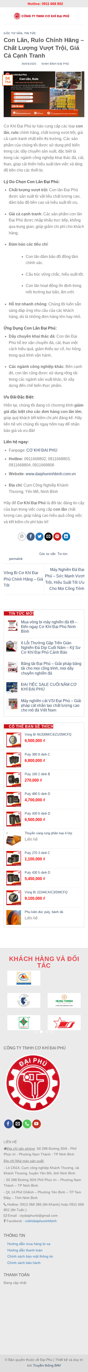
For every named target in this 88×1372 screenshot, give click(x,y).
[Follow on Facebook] (8, 1124)
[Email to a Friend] (48, 537)
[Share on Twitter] (39, 537)
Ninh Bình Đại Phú (55, 63)
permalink (16, 559)
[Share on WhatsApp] (22, 537)
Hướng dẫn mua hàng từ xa (28, 1244)
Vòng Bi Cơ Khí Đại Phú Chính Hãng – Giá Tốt (23, 579)
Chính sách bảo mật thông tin (30, 1256)
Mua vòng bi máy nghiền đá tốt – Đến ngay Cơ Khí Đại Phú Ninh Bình (49, 626)
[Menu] (6, 16)
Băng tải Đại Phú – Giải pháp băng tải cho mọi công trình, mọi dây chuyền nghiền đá (51, 668)
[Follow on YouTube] (36, 1124)
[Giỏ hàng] (82, 16)
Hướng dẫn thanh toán (25, 1250)
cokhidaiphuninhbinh (41, 1221)
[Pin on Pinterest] (57, 537)
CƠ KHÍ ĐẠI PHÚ (42, 450)
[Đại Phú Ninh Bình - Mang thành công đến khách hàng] (41, 16)
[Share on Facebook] (31, 537)
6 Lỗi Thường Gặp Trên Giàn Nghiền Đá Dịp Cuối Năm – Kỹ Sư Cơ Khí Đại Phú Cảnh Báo (51, 647)
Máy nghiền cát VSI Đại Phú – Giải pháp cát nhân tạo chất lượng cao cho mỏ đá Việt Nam (51, 705)
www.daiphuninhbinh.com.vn (51, 474)
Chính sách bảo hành (24, 1263)
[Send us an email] (17, 1124)
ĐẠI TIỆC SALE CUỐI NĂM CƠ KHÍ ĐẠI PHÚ (49, 686)
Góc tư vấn (13, 33)
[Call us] (27, 1124)
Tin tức (30, 33)
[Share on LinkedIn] (66, 537)
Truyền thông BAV (47, 1365)
